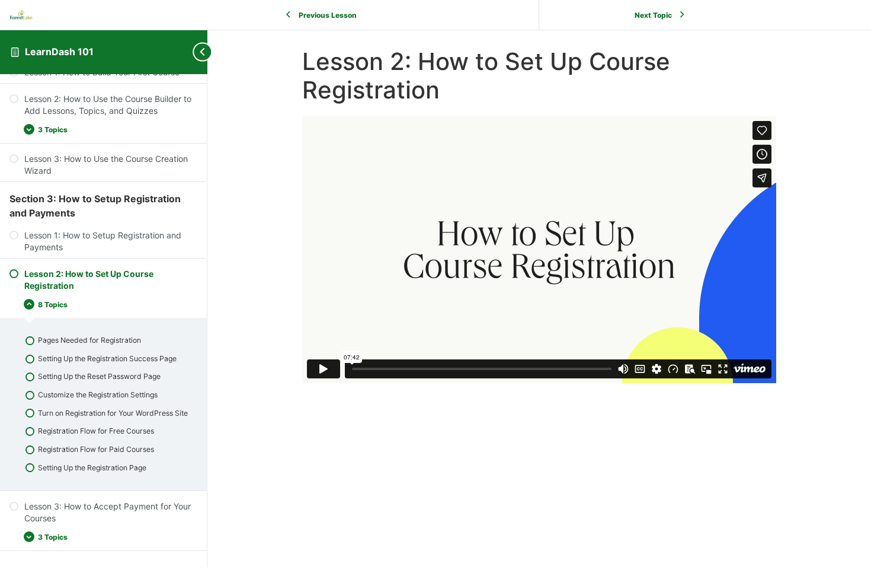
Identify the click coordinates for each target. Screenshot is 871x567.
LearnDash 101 (59, 52)
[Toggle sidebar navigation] (197, 52)
